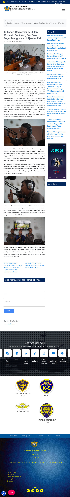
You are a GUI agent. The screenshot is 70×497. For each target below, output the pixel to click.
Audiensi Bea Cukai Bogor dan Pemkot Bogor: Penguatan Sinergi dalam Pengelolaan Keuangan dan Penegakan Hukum (56, 66)
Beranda (7, 21)
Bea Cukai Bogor (9, 324)
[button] (4, 493)
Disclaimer (10, 474)
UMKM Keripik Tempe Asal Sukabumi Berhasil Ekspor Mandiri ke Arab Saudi (55, 76)
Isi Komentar (7, 301)
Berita (14, 21)
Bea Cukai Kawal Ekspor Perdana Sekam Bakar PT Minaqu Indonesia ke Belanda (56, 56)
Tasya (11, 492)
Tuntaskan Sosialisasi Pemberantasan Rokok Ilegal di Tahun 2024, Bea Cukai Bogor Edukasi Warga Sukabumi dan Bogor (13, 267)
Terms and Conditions (14, 477)
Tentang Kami (11, 472)
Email (5, 294)
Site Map (10, 481)
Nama (5, 286)
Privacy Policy (11, 479)
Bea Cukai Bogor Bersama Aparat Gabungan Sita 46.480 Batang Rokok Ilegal (34, 265)
